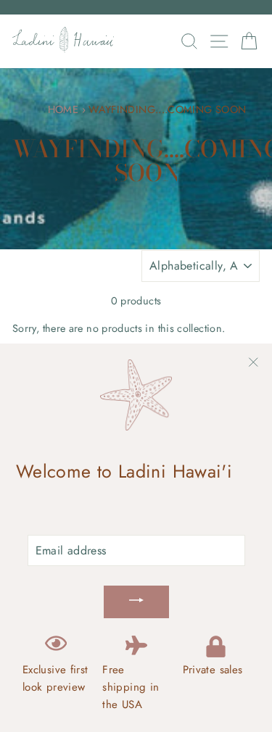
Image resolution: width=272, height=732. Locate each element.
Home (63, 109)
